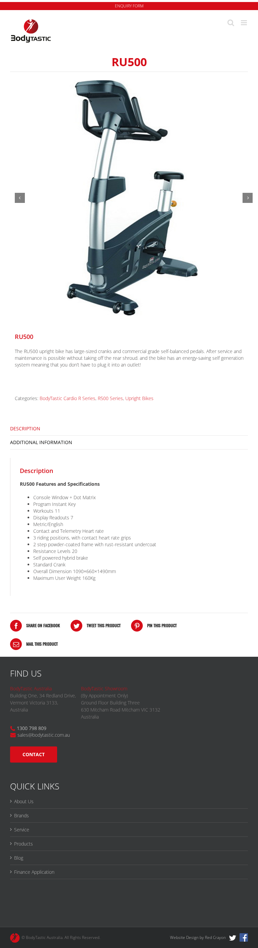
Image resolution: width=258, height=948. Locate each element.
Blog (18, 858)
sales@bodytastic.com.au (43, 735)
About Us (24, 801)
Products (23, 844)
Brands (21, 815)
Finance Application (34, 872)
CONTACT (34, 754)
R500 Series (110, 398)
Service (21, 829)
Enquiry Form (129, 6)
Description (25, 428)
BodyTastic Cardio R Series (67, 398)
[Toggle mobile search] (230, 22)
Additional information (41, 442)
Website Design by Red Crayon (198, 937)
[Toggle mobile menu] (244, 22)
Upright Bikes (139, 398)
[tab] (129, 429)
